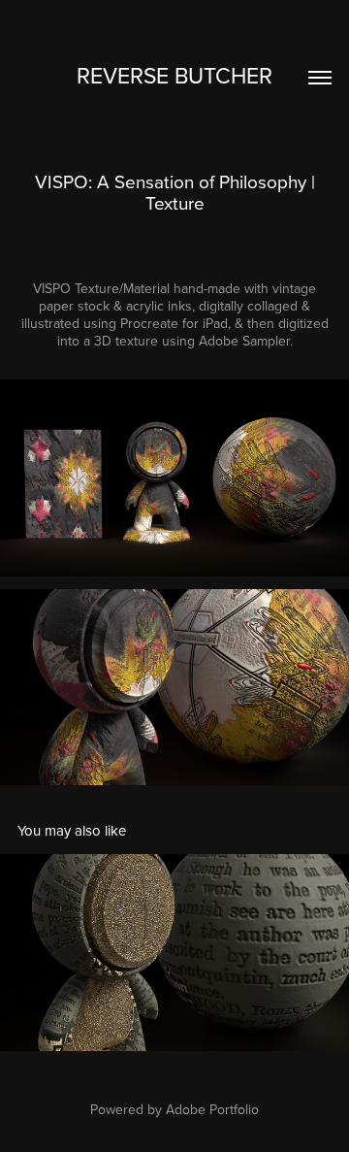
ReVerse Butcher (174, 74)
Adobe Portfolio (212, 1109)
